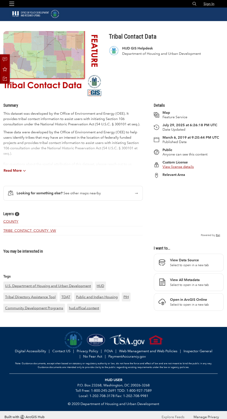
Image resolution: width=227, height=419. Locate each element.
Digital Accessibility (30, 351)
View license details (178, 167)
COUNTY (10, 221)
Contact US (61, 351)
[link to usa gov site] (127, 340)
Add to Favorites (5, 69)
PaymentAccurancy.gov (127, 356)
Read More (13, 170)
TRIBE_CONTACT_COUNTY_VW (29, 230)
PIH (126, 297)
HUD (100, 286)
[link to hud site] (73, 340)
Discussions (5, 59)
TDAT (65, 297)
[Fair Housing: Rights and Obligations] (155, 340)
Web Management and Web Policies (148, 351)
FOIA (108, 351)
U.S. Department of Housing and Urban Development (48, 286)
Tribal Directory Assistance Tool (30, 297)
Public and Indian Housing (97, 297)
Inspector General (198, 351)
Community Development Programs (34, 308)
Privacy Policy (87, 351)
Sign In (209, 4)
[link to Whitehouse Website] (96, 340)
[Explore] (189, 209)
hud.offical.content (84, 308)
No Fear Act (92, 356)
